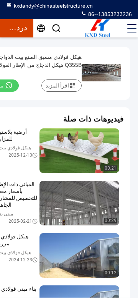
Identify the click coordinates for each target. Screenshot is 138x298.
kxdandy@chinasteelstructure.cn (53, 6)
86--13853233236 (109, 14)
